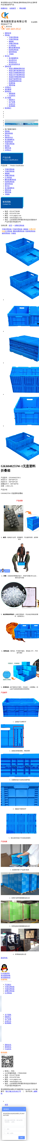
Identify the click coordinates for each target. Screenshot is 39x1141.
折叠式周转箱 (13, 43)
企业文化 (12, 104)
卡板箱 (11, 54)
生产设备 (12, 102)
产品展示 (8, 985)
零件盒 (7, 56)
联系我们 (8, 108)
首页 (10, 225)
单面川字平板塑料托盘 (17, 75)
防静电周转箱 (13, 50)
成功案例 (8, 89)
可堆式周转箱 (13, 37)
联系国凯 (12, 106)
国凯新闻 (12, 93)
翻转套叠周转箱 (14, 47)
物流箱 (7, 146)
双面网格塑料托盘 (15, 81)
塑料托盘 (8, 66)
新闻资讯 (8, 91)
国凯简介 (12, 100)
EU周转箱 (12, 45)
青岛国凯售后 (5, 977)
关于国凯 (8, 97)
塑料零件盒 (9, 137)
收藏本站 (4, 8)
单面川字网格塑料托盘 (17, 72)
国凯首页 (8, 33)
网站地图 (22, 8)
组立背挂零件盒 (14, 64)
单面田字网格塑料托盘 (17, 77)
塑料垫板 (12, 85)
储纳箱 (11, 41)
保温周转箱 (9, 142)
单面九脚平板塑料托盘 (17, 70)
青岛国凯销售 (5, 975)
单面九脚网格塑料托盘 (17, 68)
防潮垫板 (12, 83)
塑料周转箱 (9, 133)
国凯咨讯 (8, 1045)
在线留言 (13, 8)
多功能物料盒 (13, 58)
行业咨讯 (8, 1049)
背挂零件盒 (13, 62)
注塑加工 (8, 87)
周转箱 (7, 35)
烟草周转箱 (13, 52)
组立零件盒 (13, 60)
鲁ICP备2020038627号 (13, 1091)
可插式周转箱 (13, 39)
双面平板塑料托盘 (15, 79)
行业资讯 (12, 95)
